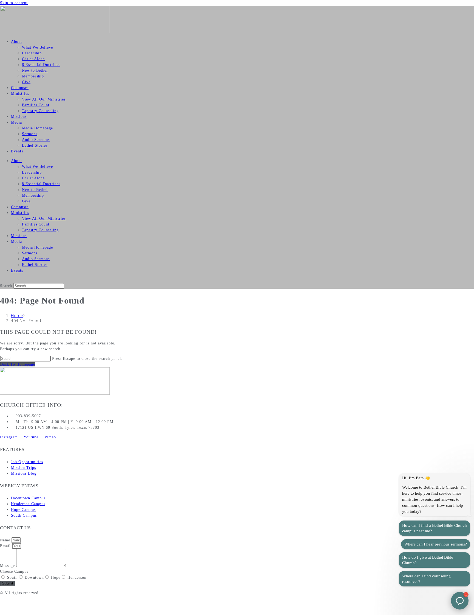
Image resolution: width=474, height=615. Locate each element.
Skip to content (14, 3)
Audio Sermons (36, 140)
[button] (237, 280)
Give (26, 82)
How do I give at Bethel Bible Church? (427, 560)
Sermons (29, 134)
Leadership (32, 53)
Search (6, 286)
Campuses (20, 88)
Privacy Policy (13, 602)
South (12, 577)
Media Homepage (37, 128)
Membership (33, 76)
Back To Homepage (17, 364)
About (16, 42)
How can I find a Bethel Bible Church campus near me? (434, 528)
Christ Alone (33, 59)
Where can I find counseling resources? (426, 579)
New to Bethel (35, 70)
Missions (19, 117)
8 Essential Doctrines (41, 65)
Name (6, 540)
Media (16, 122)
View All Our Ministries (44, 99)
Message (8, 566)
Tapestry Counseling (40, 111)
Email (6, 546)
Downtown (34, 577)
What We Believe (37, 47)
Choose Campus (14, 571)
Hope (55, 577)
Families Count (35, 105)
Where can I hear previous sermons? (435, 544)
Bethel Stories (34, 145)
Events (17, 151)
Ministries (20, 93)
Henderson (76, 577)
